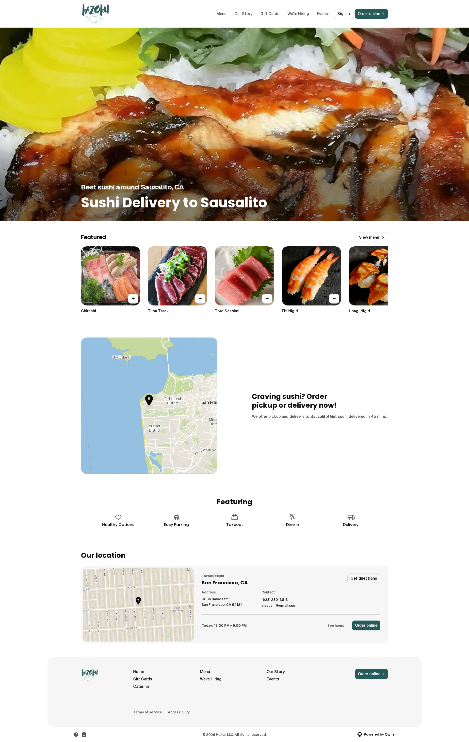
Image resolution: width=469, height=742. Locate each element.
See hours (335, 625)
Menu (221, 13)
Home (138, 671)
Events (323, 13)
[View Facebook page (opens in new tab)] (76, 735)
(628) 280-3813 (274, 599)
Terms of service (147, 712)
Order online (366, 625)
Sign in (343, 13)
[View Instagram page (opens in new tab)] (84, 735)
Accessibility (179, 712)
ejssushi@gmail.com (278, 605)
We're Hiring (298, 13)
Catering (141, 686)
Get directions (364, 578)
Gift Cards (269, 13)
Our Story (243, 13)
